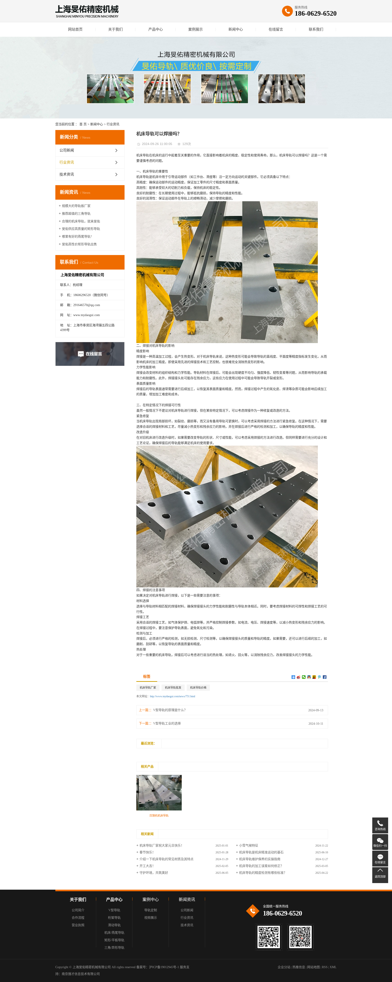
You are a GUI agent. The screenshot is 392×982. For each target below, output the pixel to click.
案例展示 (195, 29)
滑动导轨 (114, 925)
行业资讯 (113, 124)
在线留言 (276, 29)
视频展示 (150, 917)
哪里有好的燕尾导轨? (77, 236)
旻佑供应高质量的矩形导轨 (81, 229)
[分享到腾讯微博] (319, 677)
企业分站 (284, 967)
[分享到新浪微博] (299, 677)
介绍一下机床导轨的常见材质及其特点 (167, 859)
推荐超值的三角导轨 (76, 213)
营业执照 (78, 925)
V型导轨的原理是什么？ (170, 710)
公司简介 (78, 910)
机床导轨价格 (198, 687)
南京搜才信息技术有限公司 (81, 974)
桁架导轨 (114, 917)
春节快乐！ (147, 852)
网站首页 (75, 29)
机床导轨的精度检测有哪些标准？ (263, 872)
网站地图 (313, 967)
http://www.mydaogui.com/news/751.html (172, 696)
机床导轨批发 (173, 687)
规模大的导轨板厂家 (76, 206)
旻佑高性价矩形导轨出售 (79, 244)
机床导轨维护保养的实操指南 (259, 859)
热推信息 (298, 967)
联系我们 (316, 29)
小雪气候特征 (248, 845)
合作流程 (78, 917)
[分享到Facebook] (325, 677)
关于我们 (115, 29)
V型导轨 (114, 910)
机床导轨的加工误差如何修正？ (261, 866)
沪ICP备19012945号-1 (164, 967)
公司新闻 (66, 150)
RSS (325, 967)
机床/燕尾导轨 (114, 932)
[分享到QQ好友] (309, 677)
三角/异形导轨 (114, 947)
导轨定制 (150, 910)
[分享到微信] (304, 677)
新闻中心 (235, 29)
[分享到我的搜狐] (314, 677)
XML (333, 967)
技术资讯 (66, 174)
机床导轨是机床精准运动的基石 (261, 852)
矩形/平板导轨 (114, 940)
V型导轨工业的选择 (167, 723)
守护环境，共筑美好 (154, 872)
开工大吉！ (147, 866)
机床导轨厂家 (148, 687)
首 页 (83, 124)
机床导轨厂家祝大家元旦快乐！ (162, 845)
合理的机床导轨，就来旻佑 (81, 221)
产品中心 (155, 29)
